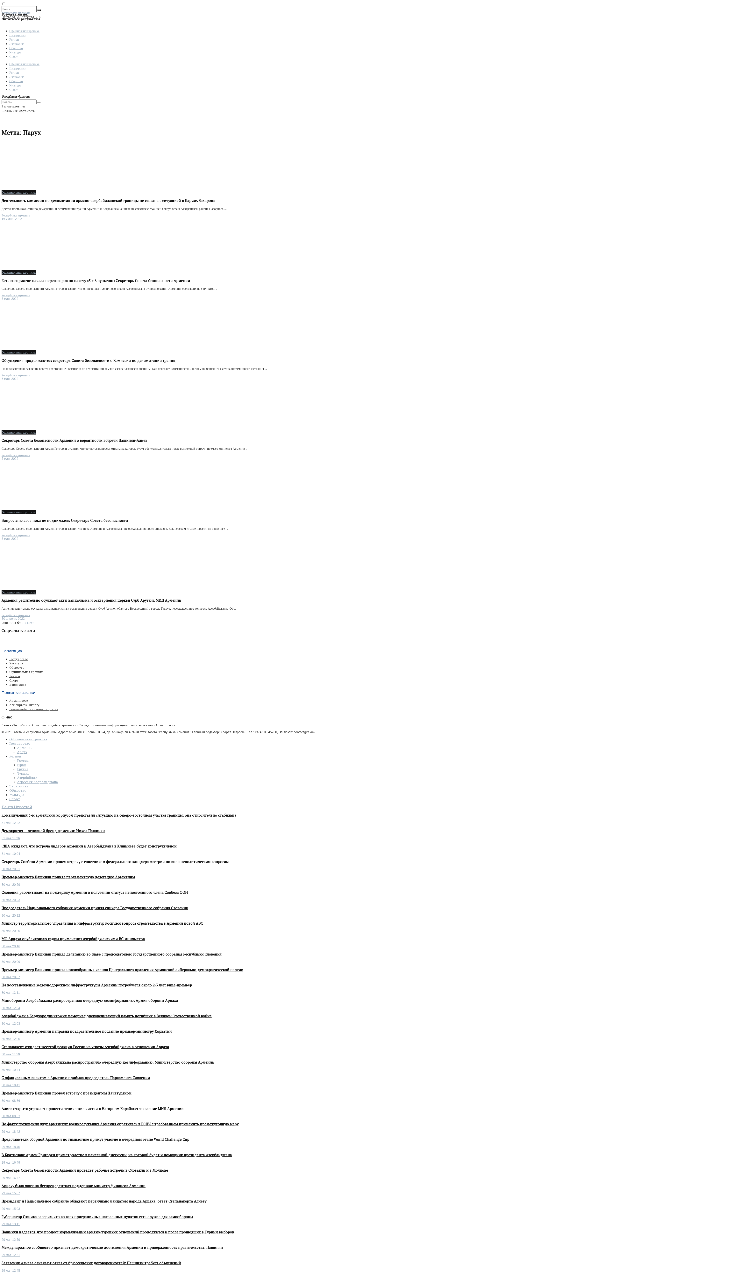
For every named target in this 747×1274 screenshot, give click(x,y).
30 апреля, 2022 (13, 618)
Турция (23, 773)
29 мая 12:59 (11, 1239)
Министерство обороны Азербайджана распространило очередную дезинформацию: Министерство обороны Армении (108, 1062)
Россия (23, 760)
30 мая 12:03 (11, 1023)
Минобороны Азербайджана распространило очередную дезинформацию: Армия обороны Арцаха (90, 1000)
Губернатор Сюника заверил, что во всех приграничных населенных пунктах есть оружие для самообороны (97, 1216)
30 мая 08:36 (11, 1100)
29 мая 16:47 (11, 1178)
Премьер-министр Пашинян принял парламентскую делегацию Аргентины (68, 877)
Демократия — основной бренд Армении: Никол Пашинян (53, 830)
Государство (17, 35)
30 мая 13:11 (11, 992)
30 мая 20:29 (11, 884)
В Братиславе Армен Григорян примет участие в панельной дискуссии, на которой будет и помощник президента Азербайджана (117, 1155)
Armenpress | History (24, 705)
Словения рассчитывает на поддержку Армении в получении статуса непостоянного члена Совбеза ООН (95, 892)
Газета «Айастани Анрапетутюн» (33, 709)
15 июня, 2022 (12, 219)
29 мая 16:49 (11, 1162)
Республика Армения (16, 215)
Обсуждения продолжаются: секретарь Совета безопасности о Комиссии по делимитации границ (88, 360)
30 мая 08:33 (11, 1116)
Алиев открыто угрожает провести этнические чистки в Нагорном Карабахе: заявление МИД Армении (93, 1108)
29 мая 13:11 (11, 1224)
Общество (16, 48)
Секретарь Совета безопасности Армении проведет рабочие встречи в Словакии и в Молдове (85, 1170)
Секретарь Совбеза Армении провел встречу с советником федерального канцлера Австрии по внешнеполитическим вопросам (115, 861)
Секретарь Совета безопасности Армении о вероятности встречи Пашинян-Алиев (74, 440)
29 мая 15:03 (11, 1208)
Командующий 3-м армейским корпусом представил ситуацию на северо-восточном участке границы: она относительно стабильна (119, 815)
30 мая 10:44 (11, 1070)
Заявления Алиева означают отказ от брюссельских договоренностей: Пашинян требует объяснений (91, 1263)
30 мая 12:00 (11, 1039)
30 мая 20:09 (11, 961)
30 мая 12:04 (11, 1008)
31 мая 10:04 (11, 853)
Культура (15, 52)
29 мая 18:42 (11, 1131)
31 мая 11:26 (11, 838)
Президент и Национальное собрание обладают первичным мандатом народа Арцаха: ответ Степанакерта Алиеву (104, 1201)
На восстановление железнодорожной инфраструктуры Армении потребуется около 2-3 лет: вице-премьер (97, 985)
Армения (24, 748)
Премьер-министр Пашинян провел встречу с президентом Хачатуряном (67, 1093)
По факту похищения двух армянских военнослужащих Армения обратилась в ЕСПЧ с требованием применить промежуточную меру (120, 1124)
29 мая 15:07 (11, 1193)
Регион (14, 39)
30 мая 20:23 (11, 900)
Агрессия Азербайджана (37, 782)
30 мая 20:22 (11, 915)
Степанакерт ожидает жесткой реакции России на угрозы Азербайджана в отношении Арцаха (85, 1047)
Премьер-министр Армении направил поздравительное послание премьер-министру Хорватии (87, 1031)
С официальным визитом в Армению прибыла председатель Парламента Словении (76, 1077)
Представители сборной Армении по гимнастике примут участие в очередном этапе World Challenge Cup (95, 1139)
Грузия (22, 769)
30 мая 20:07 (11, 977)
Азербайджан (28, 778)
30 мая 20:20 (11, 931)
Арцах (22, 752)
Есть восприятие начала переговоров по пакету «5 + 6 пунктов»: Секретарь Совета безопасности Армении (96, 280)
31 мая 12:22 (11, 823)
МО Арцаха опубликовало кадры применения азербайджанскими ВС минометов (73, 938)
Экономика (16, 44)
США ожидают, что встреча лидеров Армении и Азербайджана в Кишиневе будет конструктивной (89, 846)
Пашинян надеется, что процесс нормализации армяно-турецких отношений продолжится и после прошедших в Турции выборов (118, 1232)
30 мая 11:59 (11, 1054)
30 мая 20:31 (11, 869)
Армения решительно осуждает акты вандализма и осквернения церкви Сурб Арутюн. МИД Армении (91, 600)
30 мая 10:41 (11, 1085)
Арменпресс (18, 700)
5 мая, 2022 (10, 298)
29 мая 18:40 (11, 1147)
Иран (21, 765)
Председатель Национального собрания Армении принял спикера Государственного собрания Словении (95, 908)
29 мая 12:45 (11, 1270)
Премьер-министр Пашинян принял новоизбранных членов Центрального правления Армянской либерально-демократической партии (122, 969)
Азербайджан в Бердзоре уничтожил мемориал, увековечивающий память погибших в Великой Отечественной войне (107, 1016)
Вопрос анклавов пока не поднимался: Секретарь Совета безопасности (65, 520)
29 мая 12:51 (11, 1255)
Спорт (13, 56)
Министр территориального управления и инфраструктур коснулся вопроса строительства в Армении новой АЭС (102, 923)
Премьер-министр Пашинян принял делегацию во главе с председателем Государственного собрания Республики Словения (112, 954)
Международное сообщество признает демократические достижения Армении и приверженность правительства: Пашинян (112, 1247)
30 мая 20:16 (11, 946)
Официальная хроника (24, 31)
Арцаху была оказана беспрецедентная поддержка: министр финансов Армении (74, 1185)
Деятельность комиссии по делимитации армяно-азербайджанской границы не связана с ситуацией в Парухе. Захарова (108, 200)
